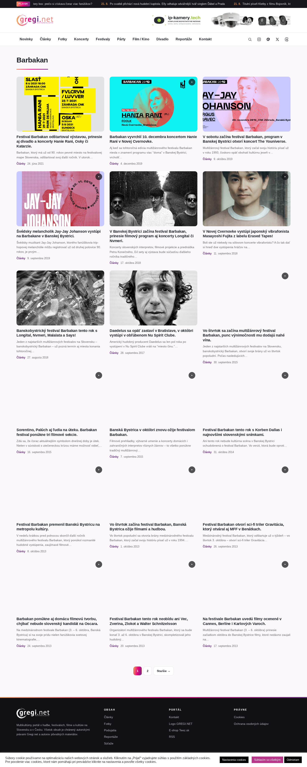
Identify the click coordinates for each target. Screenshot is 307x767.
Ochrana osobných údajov (251, 723)
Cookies (239, 717)
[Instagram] (259, 39)
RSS (172, 736)
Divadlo (162, 39)
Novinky (26, 39)
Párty (121, 39)
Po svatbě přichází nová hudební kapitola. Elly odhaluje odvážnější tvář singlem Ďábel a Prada (140, 3)
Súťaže (108, 743)
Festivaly (103, 39)
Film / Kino (141, 39)
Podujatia (110, 730)
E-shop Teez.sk (179, 730)
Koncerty (81, 39)
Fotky (62, 39)
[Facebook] (268, 39)
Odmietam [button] (293, 759)
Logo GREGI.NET (181, 723)
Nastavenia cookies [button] (234, 759)
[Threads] (287, 39)
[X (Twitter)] (277, 39)
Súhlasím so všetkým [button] (267, 759)
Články (45, 39)
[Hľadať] (250, 39)
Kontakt (205, 39)
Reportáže (184, 39)
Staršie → (163, 671)
